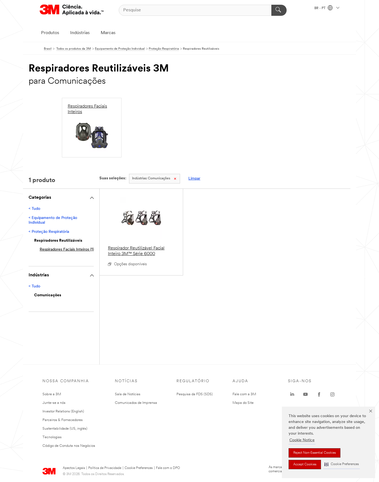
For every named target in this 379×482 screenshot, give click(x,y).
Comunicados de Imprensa (136, 403)
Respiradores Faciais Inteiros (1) (67, 250)
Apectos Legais (74, 468)
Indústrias (80, 33)
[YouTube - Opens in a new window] (305, 394)
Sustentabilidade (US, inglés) (64, 428)
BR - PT (320, 8)
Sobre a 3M (51, 394)
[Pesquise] (279, 10)
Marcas (108, 33)
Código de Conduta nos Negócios (68, 446)
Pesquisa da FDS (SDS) (194, 394)
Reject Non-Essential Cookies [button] (314, 453)
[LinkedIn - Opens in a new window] (292, 394)
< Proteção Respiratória (49, 232)
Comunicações (151, 178)
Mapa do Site (243, 403)
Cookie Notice (302, 440)
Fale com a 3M (244, 394)
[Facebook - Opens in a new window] (319, 394)
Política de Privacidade (104, 468)
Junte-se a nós (53, 403)
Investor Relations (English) (63, 411)
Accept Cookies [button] (304, 464)
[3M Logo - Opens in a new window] (71, 10)
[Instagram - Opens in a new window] (332, 394)
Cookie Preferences (139, 468)
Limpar (194, 179)
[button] (341, 464)
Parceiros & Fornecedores (62, 420)
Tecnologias (52, 437)
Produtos (50, 33)
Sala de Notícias (127, 394)
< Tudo (34, 209)
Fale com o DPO (168, 468)
